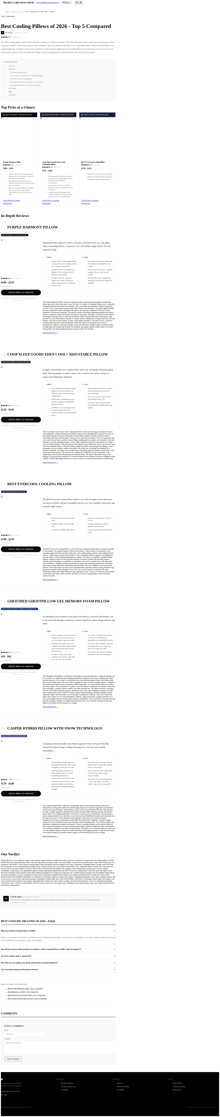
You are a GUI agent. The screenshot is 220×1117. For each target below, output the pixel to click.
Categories (50, 3)
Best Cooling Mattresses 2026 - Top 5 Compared (24, 988)
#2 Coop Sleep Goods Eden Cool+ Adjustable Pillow (26, 76)
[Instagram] (5, 1095)
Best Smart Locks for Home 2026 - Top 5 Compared (25, 995)
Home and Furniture (17, 11)
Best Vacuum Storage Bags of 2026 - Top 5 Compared (26, 998)
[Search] (77, 2)
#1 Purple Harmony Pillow (18, 72)
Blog (45, 3)
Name (6, 1030)
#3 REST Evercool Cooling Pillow (21, 79)
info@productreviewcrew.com (10, 1091)
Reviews (40, 3)
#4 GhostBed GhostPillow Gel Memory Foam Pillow (26, 82)
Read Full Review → (50, 333)
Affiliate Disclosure (179, 1086)
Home (7, 11)
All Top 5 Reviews (67, 1083)
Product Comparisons (68, 1086)
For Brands (120, 1089)
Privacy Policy (177, 1083)
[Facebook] (2, 1095)
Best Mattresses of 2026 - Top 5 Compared (22, 992)
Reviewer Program (123, 1086)
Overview (12, 66)
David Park (9, 33)
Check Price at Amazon (11, 200)
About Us (120, 1083)
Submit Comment (13, 1059)
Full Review (7, 203)
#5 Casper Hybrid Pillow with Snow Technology (25, 85)
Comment (7, 1039)
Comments (12, 95)
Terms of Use (177, 1089)
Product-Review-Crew (18, 2)
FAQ (10, 92)
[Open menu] (81, 2)
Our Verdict (12, 88)
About (56, 3)
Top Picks (12, 69)
